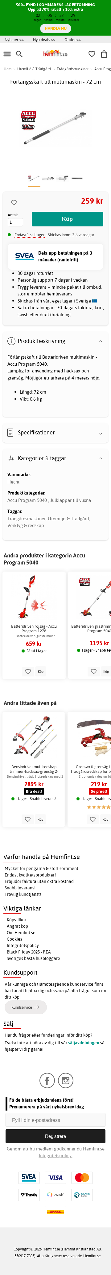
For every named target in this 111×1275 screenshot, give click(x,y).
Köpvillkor (16, 920)
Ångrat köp (17, 926)
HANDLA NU (56, 28)
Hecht (13, 482)
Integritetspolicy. (55, 1155)
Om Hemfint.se (21, 932)
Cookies (14, 939)
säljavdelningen (83, 1043)
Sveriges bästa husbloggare (33, 958)
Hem (7, 69)
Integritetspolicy (23, 945)
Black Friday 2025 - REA (29, 952)
